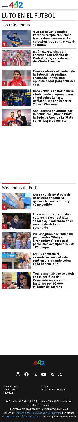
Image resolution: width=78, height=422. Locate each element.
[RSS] (52, 375)
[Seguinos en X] (35, 375)
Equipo (45, 387)
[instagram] (18, 375)
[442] (39, 363)
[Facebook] (26, 374)
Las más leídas (16, 24)
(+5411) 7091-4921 (11, 416)
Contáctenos (9, 390)
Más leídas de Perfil (20, 187)
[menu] (5, 4)
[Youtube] (43, 375)
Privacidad (8, 393)
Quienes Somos (11, 387)
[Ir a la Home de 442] (16, 6)
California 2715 (24, 412)
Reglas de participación (53, 390)
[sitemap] (60, 375)
